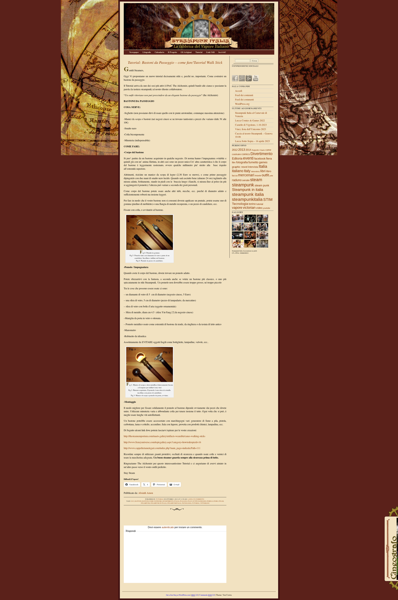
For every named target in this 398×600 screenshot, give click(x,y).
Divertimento (168, 501)
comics (245, 154)
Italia (176, 501)
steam (221, 501)
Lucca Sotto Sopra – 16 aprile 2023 (252, 141)
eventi (248, 158)
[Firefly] (250, 238)
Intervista (253, 167)
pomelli (210, 501)
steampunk (145, 503)
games (263, 162)
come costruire (155, 501)
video (259, 207)
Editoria (237, 158)
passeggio (202, 501)
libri (263, 171)
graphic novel (240, 166)
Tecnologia (187, 503)
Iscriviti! (222, 52)
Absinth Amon (145, 492)
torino (252, 203)
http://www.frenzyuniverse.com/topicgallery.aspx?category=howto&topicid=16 (162, 442)
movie (258, 175)
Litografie (147, 52)
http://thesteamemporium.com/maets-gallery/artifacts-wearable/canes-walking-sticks (164, 436)
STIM (268, 199)
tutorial (196, 503)
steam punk (262, 185)
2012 (132, 501)
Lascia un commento (195, 499)
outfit (195, 501)
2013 (241, 149)
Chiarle (262, 150)
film (234, 162)
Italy (190, 501)
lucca (234, 175)
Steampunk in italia (158, 503)
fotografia (242, 162)
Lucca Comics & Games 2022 (250, 120)
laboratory (255, 171)
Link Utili (210, 52)
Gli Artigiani (186, 52)
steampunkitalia (174, 503)
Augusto (255, 150)
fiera (269, 158)
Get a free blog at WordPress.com (178, 595)
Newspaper (134, 52)
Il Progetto (172, 52)
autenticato (168, 527)
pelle (271, 176)
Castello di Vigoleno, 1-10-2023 (251, 124)
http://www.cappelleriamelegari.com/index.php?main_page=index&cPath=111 (162, 448)
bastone (138, 501)
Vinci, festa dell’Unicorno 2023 (250, 129)
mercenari (246, 175)
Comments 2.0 (207, 594)
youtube (266, 208)
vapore (237, 208)
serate (246, 180)
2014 (248, 149)
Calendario (159, 52)
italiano (183, 501)
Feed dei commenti (244, 99)
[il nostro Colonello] (262, 246)
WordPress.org (242, 103)
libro (268, 171)
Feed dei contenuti (244, 95)
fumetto (253, 162)
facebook (260, 158)
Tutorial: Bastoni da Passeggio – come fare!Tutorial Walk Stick (175, 62)
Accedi (238, 90)
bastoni (145, 501)
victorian (249, 208)
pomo (216, 501)
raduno (237, 180)
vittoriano (204, 503)
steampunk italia (248, 194)
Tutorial (198, 52)
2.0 (195, 594)
